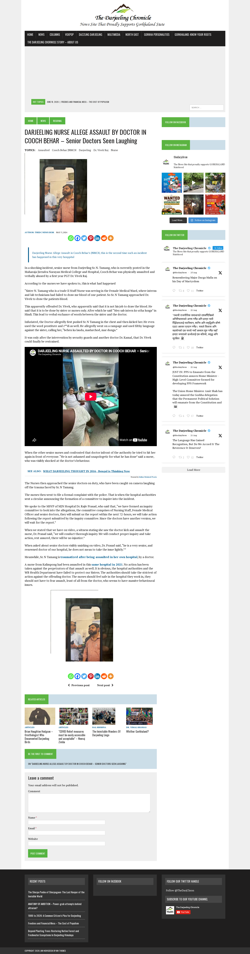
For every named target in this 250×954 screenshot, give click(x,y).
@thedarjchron (180, 272)
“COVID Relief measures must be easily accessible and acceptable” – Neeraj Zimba (72, 736)
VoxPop (69, 34)
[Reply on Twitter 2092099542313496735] (175, 290)
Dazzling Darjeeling (90, 34)
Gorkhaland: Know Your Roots (193, 34)
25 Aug (194, 272)
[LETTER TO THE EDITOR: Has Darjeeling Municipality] (215, 183)
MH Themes (61, 950)
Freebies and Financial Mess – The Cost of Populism (53, 923)
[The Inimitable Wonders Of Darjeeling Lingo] (103, 722)
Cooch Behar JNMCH (64, 150)
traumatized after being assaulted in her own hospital (99, 557)
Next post (103, 685)
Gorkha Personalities (156, 34)
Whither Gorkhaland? (137, 731)
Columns (55, 34)
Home (30, 34)
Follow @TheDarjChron (180, 890)
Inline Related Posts (148, 477)
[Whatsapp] (71, 238)
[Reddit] (104, 238)
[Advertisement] (125, 73)
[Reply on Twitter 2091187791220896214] (175, 416)
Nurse (114, 150)
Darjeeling (85, 150)
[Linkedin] (97, 238)
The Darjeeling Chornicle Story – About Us (52, 42)
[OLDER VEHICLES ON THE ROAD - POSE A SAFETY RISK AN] (194, 183)
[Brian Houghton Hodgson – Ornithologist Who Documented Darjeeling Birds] (40, 722)
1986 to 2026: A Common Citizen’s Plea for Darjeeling (54, 915)
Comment (34, 791)
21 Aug (194, 435)
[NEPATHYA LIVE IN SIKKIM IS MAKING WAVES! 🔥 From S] (172, 183)
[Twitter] (84, 238)
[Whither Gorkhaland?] (139, 722)
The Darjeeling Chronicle (189, 268)
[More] (111, 238)
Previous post (80, 685)
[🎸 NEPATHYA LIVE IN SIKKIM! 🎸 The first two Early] (215, 204)
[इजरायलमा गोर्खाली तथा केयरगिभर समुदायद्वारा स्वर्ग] (194, 204)
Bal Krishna (99, 727)
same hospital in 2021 (107, 564)
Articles (29, 727)
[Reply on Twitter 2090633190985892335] (175, 457)
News (41, 34)
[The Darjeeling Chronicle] (125, 15)
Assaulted (43, 150)
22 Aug (194, 310)
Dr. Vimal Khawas (136, 727)
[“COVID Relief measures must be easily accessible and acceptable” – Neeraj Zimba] (74, 722)
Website (33, 839)
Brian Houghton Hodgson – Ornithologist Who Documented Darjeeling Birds (39, 736)
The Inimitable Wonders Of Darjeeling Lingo (106, 733)
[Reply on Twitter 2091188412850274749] (175, 347)
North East (132, 34)
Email (31, 828)
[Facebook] (77, 238)
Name (32, 817)
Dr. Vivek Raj (101, 150)
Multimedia (113, 34)
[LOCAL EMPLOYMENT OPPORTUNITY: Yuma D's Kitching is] (172, 204)
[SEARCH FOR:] (207, 107)
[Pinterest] (91, 238)
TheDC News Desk (44, 232)
